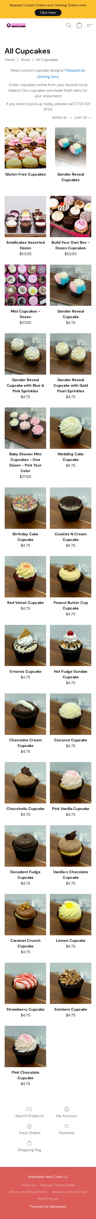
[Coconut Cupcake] (70, 714)
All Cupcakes (47, 59)
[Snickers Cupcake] (70, 983)
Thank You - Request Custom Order (48, 1185)
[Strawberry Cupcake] (25, 983)
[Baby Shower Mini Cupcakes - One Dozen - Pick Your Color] (25, 428)
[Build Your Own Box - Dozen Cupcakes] (70, 216)
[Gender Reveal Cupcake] (70, 285)
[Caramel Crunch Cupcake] (25, 914)
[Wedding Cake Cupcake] (70, 428)
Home (10, 59)
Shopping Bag (29, 1149)
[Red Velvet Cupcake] (25, 576)
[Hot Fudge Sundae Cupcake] (70, 645)
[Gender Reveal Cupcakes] (70, 148)
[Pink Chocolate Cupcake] (25, 1046)
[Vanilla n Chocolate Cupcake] (70, 846)
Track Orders (29, 1132)
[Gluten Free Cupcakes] (25, 148)
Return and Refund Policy (28, 1192)
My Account (66, 1115)
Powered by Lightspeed (48, 1206)
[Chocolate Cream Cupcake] (25, 714)
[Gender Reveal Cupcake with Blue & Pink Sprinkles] (25, 354)
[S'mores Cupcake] (25, 645)
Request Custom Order (69, 1192)
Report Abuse (48, 1198)
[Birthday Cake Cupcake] (25, 508)
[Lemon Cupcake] (70, 914)
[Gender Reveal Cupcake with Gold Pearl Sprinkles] (70, 354)
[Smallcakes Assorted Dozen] (25, 216)
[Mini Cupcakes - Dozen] (25, 285)
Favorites (66, 1132)
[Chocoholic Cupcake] (25, 782)
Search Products (29, 1115)
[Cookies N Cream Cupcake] (70, 508)
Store (25, 59)
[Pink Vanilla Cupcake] (70, 782)
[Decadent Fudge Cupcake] (25, 846)
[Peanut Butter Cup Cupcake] (70, 576)
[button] (48, 12)
